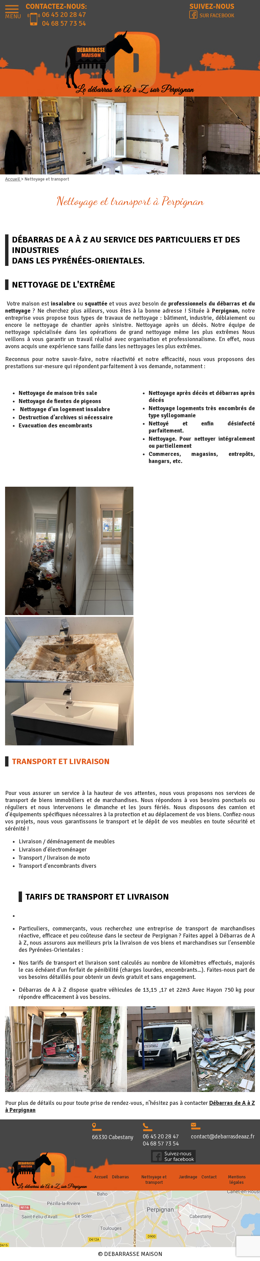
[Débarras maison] (130, 64)
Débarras (120, 1177)
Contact (209, 1177)
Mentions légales (237, 1179)
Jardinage (188, 1177)
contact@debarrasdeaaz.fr (223, 1136)
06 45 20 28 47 (64, 14)
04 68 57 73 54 (64, 23)
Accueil (13, 179)
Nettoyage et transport (154, 1179)
